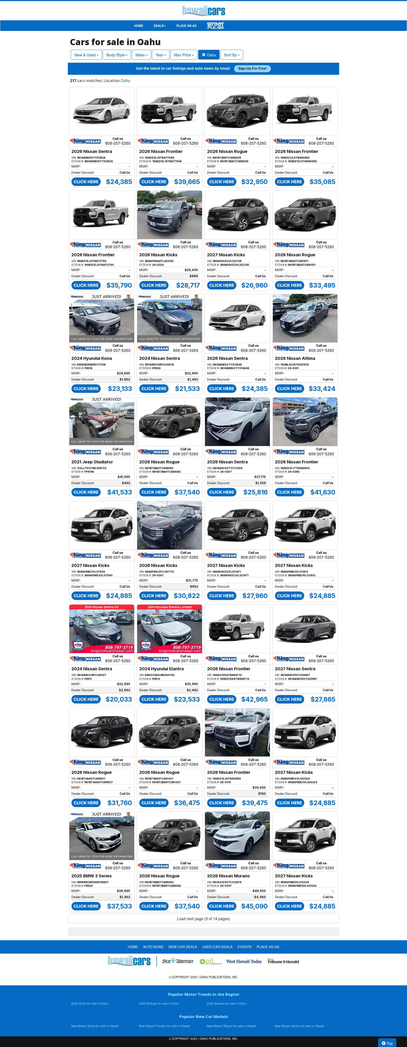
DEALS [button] (159, 26)
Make (140, 54)
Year (160, 54)
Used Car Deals (217, 947)
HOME (138, 26)
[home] (203, 11)
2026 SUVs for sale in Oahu (89, 1003)
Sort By (231, 54)
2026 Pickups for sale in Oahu (159, 1003)
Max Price (183, 54)
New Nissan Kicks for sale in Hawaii (94, 1026)
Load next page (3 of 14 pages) (203, 918)
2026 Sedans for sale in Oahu (227, 1003)
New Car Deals (183, 947)
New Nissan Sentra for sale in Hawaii (299, 1026)
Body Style (116, 54)
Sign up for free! (252, 68)
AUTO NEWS (153, 947)
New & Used (85, 54)
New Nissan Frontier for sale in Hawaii (164, 1026)
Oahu (211, 54)
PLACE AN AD (186, 26)
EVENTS (245, 947)
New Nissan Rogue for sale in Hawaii (231, 1026)
